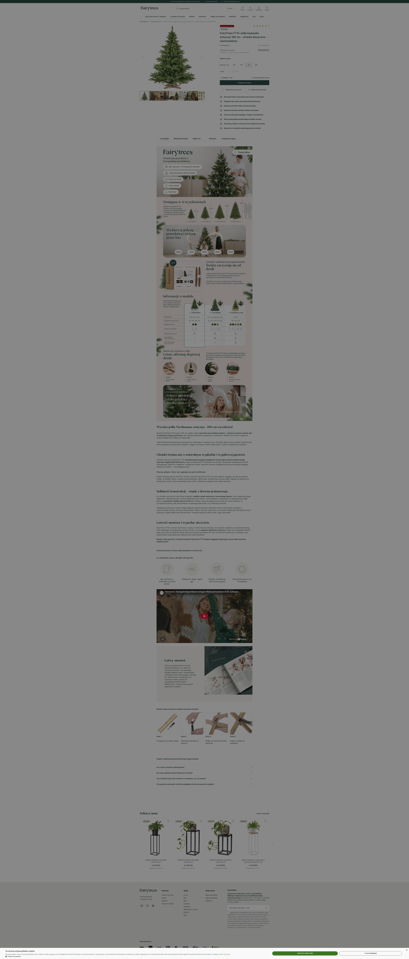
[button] (117, 956)
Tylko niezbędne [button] (370, 953)
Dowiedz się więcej (224, 954)
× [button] (406, 950)
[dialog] (204, 953)
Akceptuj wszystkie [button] (305, 953)
